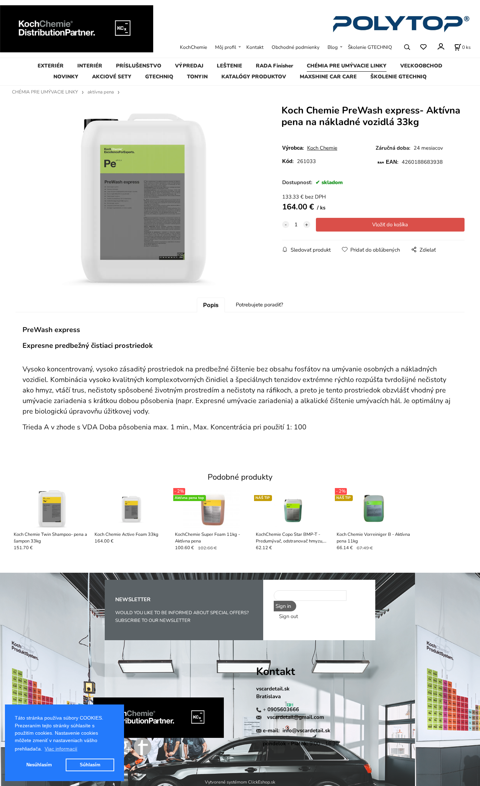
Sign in (283, 606)
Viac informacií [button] (61, 749)
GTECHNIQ (159, 76)
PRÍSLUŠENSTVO (138, 65)
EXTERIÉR (51, 65)
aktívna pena (100, 92)
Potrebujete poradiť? (259, 304)
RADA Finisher (274, 65)
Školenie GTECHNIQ (370, 47)
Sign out (288, 616)
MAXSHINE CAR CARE (328, 76)
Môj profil (225, 47)
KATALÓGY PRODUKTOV (253, 76)
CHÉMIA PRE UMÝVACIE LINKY (347, 65)
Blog (332, 47)
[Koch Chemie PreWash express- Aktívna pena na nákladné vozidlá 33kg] (137, 200)
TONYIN (197, 76)
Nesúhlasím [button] (39, 764)
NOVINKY (65, 76)
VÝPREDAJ (189, 65)
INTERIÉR (89, 65)
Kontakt (255, 47)
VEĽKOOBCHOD (421, 65)
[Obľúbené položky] (423, 47)
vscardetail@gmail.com (295, 717)
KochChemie (193, 47)
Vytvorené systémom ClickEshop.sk (240, 782)
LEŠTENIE (229, 65)
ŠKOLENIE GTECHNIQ (398, 76)
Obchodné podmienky (295, 47)
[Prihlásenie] (440, 46)
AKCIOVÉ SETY (111, 76)
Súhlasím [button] (90, 764)
